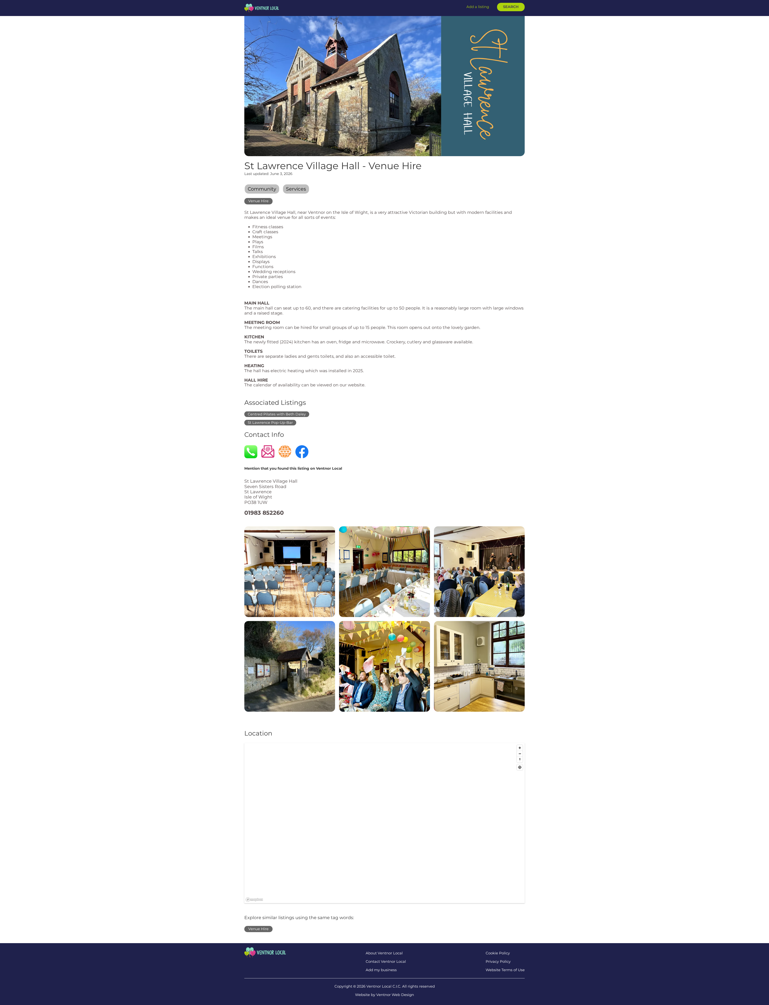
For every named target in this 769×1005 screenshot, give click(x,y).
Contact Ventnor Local (386, 962)
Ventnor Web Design (395, 995)
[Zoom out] (520, 754)
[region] (384, 823)
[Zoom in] (520, 748)
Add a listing (477, 7)
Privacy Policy (498, 962)
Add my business (381, 970)
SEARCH (511, 7)
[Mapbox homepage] (254, 899)
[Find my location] (520, 767)
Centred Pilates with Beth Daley (277, 414)
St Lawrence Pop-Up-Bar (270, 422)
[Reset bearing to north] (520, 759)
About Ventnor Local (384, 953)
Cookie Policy (498, 953)
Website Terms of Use (505, 970)
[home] (261, 8)
